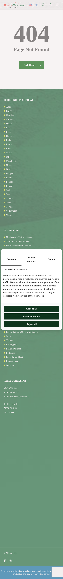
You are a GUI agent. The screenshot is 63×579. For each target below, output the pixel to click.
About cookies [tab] (31, 259)
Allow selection (31, 316)
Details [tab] (51, 259)
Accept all (31, 308)
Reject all (31, 324)
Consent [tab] (11, 259)
